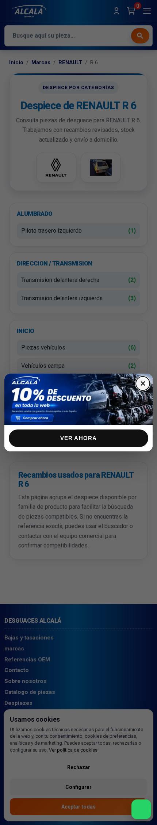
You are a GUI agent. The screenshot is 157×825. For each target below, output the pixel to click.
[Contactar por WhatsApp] (141, 809)
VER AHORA (78, 438)
